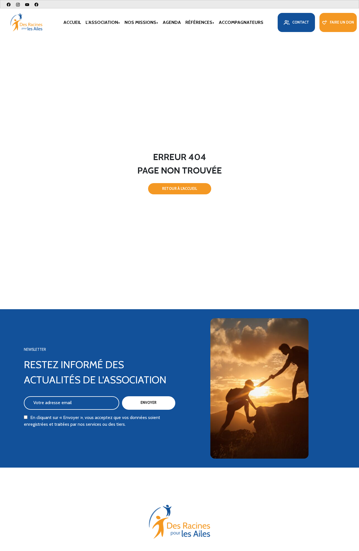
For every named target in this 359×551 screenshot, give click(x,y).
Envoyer (149, 402)
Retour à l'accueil (179, 188)
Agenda (172, 22)
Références (198, 22)
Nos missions (140, 22)
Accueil (72, 22)
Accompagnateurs (241, 22)
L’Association (102, 22)
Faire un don (342, 22)
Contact (300, 22)
